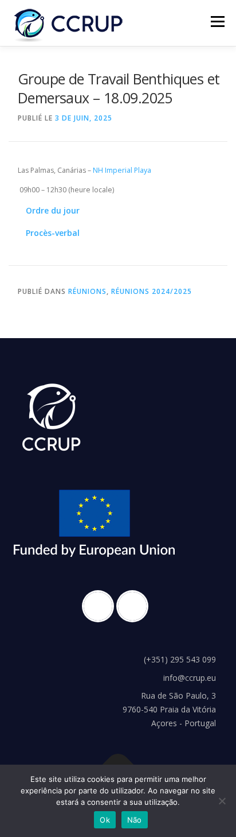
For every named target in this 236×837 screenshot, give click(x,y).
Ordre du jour (53, 210)
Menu (216, 21)
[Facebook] (101, 606)
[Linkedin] (135, 606)
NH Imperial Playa (122, 170)
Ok (105, 819)
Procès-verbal (53, 232)
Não (134, 819)
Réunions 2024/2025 (151, 291)
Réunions (87, 291)
